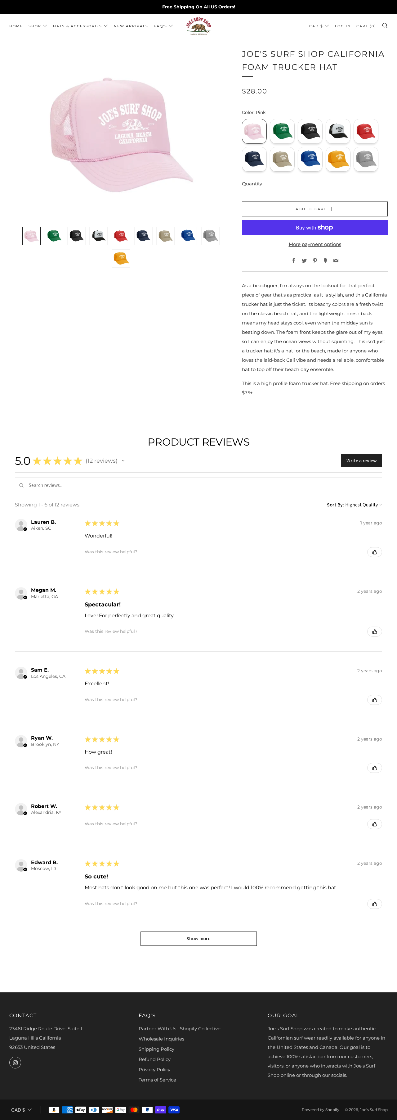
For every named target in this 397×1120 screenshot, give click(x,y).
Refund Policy (155, 1059)
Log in (343, 26)
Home (16, 26)
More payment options (315, 244)
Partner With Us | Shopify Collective (180, 1029)
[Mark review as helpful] (374, 552)
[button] (123, 461)
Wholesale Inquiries (161, 1039)
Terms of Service (157, 1080)
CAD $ (316, 26)
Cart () (366, 26)
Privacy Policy (154, 1069)
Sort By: (335, 504)
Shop (35, 26)
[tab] (31, 236)
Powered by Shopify (320, 1109)
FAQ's (160, 26)
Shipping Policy (156, 1049)
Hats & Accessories (77, 26)
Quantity (252, 184)
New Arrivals (131, 26)
